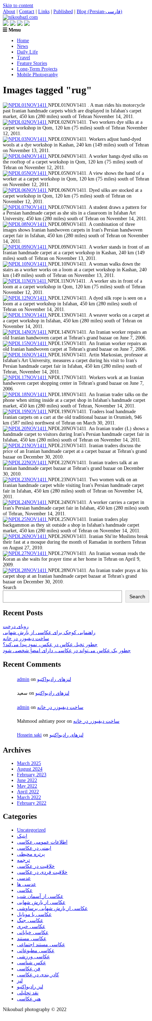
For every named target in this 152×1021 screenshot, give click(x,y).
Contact (26, 11)
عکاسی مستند (31, 938)
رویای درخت (16, 626)
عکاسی (25, 890)
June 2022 (27, 780)
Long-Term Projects (37, 69)
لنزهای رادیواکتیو (54, 679)
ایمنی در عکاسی (34, 848)
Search (9, 587)
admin (23, 679)
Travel (23, 57)
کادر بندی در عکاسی (38, 974)
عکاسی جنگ (30, 920)
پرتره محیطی (31, 854)
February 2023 (31, 774)
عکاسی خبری (31, 926)
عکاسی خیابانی (32, 932)
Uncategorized (31, 830)
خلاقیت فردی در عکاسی (42, 872)
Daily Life (27, 52)
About (9, 11)
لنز (20, 980)
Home (23, 40)
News (22, 46)
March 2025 (29, 763)
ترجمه (23, 860)
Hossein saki (29, 735)
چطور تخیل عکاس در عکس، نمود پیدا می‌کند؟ (50, 644)
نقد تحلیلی (28, 992)
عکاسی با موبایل (34, 914)
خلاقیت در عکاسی (36, 866)
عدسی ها (26, 884)
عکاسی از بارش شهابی (41, 902)
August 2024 (29, 769)
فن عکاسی (28, 968)
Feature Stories (32, 63)
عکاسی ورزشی (33, 956)
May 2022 (27, 786)
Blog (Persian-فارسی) (99, 11)
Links (43, 11)
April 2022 (28, 791)
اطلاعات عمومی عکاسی (42, 842)
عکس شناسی (31, 962)
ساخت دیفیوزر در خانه (26, 638)
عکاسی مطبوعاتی (35, 950)
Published (63, 11)
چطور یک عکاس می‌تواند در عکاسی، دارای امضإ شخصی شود (67, 650)
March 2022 (29, 797)
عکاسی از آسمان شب (40, 896)
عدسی (24, 878)
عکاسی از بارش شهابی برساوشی (52, 908)
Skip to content (18, 5)
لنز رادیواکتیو (30, 986)
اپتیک (22, 836)
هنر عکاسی (29, 998)
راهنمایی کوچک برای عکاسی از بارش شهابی (49, 632)
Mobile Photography (37, 74)
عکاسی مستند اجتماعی (41, 944)
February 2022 (31, 803)
